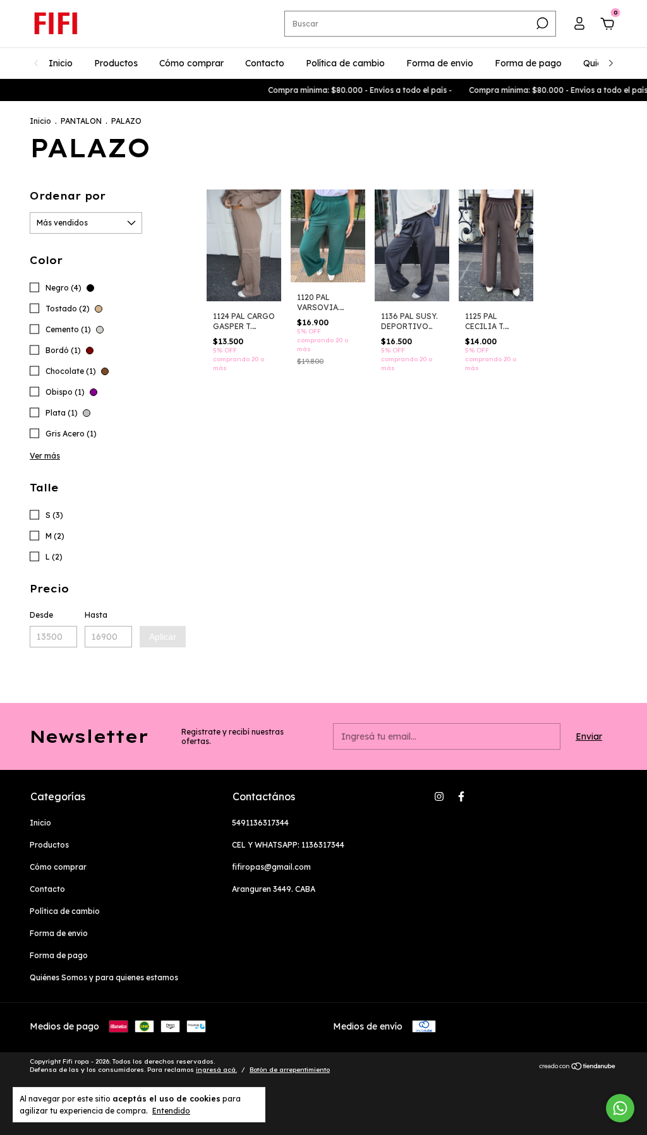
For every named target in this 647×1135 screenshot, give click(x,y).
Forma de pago (528, 63)
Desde (41, 615)
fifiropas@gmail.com (271, 867)
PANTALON (81, 121)
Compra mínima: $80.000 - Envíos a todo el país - (349, 90)
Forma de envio (439, 63)
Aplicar (162, 637)
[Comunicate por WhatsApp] (620, 1108)
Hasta (96, 615)
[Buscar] (541, 23)
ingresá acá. (216, 1070)
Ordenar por (68, 195)
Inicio (61, 63)
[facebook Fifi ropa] (461, 796)
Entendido (171, 1110)
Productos (116, 63)
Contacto (264, 63)
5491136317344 (260, 822)
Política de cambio (345, 63)
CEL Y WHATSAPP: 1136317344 (288, 845)
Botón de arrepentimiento (290, 1070)
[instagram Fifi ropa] (439, 796)
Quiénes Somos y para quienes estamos (104, 977)
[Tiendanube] (577, 1066)
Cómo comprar (191, 63)
